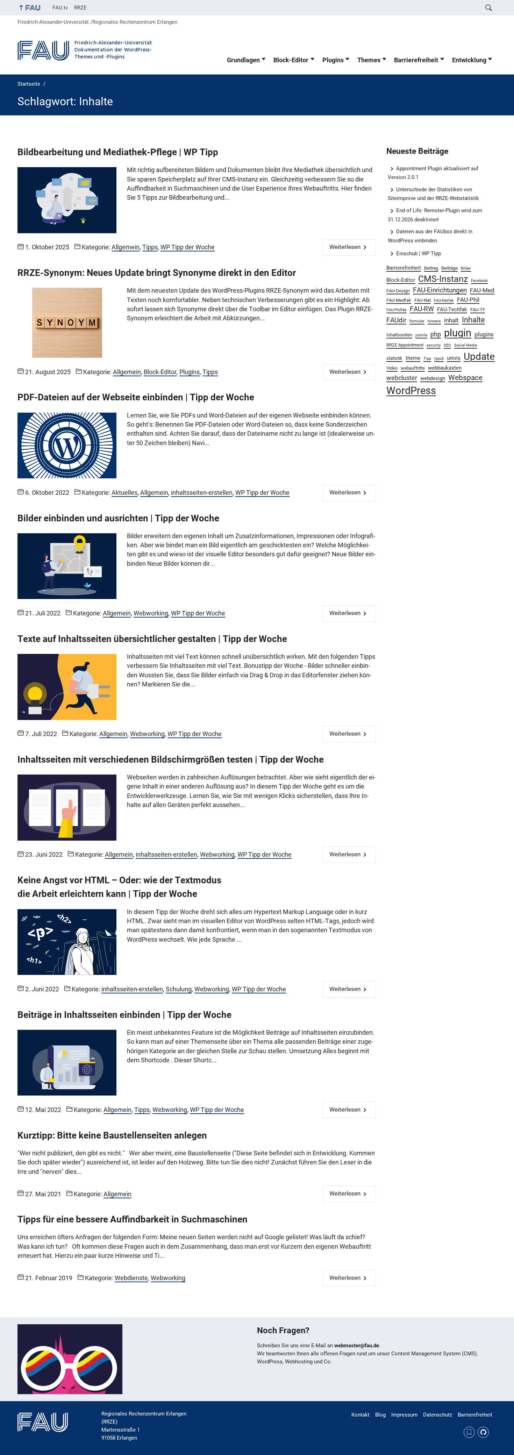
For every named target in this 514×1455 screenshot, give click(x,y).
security (434, 345)
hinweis (434, 321)
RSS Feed (469, 1432)
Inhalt (451, 320)
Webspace (465, 377)
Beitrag (431, 268)
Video (392, 368)
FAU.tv (60, 8)
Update (479, 356)
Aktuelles (124, 492)
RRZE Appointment (404, 345)
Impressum (404, 1415)
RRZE (80, 8)
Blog (380, 1415)
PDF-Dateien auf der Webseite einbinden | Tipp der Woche (135, 397)
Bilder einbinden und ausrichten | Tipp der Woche (118, 518)
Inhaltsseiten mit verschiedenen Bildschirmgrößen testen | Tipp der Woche (170, 759)
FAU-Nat (422, 300)
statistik (394, 358)
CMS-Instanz (443, 279)
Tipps (150, 247)
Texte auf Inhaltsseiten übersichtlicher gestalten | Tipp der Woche (152, 639)
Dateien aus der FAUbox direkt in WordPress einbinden (430, 235)
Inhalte (473, 319)
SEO (447, 345)
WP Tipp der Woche (187, 247)
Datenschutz (437, 1415)
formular (416, 321)
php (435, 334)
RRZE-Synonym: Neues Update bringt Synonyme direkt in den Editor (156, 273)
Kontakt (360, 1415)
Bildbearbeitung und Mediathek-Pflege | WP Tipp (117, 152)
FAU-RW (422, 309)
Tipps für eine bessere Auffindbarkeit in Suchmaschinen (132, 1219)
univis (454, 358)
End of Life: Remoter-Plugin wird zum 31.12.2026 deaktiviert (435, 214)
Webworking (151, 613)
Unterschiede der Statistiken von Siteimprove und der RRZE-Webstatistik (433, 193)
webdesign (432, 378)
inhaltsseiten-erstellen (202, 492)
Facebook (479, 280)
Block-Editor (290, 60)
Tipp (427, 358)
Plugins (333, 60)
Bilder (466, 268)
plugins (484, 334)
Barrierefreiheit (416, 60)
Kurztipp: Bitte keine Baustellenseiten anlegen (112, 1135)
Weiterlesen (344, 247)
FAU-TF (477, 309)
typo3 (439, 358)
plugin (457, 333)
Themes (368, 60)
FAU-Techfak (452, 309)
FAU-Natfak (444, 300)
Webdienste (131, 1278)
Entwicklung (469, 60)
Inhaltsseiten (399, 334)
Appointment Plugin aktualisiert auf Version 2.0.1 (433, 172)
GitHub (483, 1432)
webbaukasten (445, 368)
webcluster (401, 377)
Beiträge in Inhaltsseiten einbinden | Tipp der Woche (124, 1015)
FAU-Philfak (396, 310)
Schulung (179, 989)
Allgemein (126, 247)
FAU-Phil (468, 300)
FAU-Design (398, 290)
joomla (421, 335)
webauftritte (413, 368)
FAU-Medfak (398, 300)
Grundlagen (243, 60)
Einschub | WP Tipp (418, 253)
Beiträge (449, 268)
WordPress (411, 391)
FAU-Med (482, 290)
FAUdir (396, 320)
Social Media (465, 345)
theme (413, 358)
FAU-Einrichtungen (440, 290)
